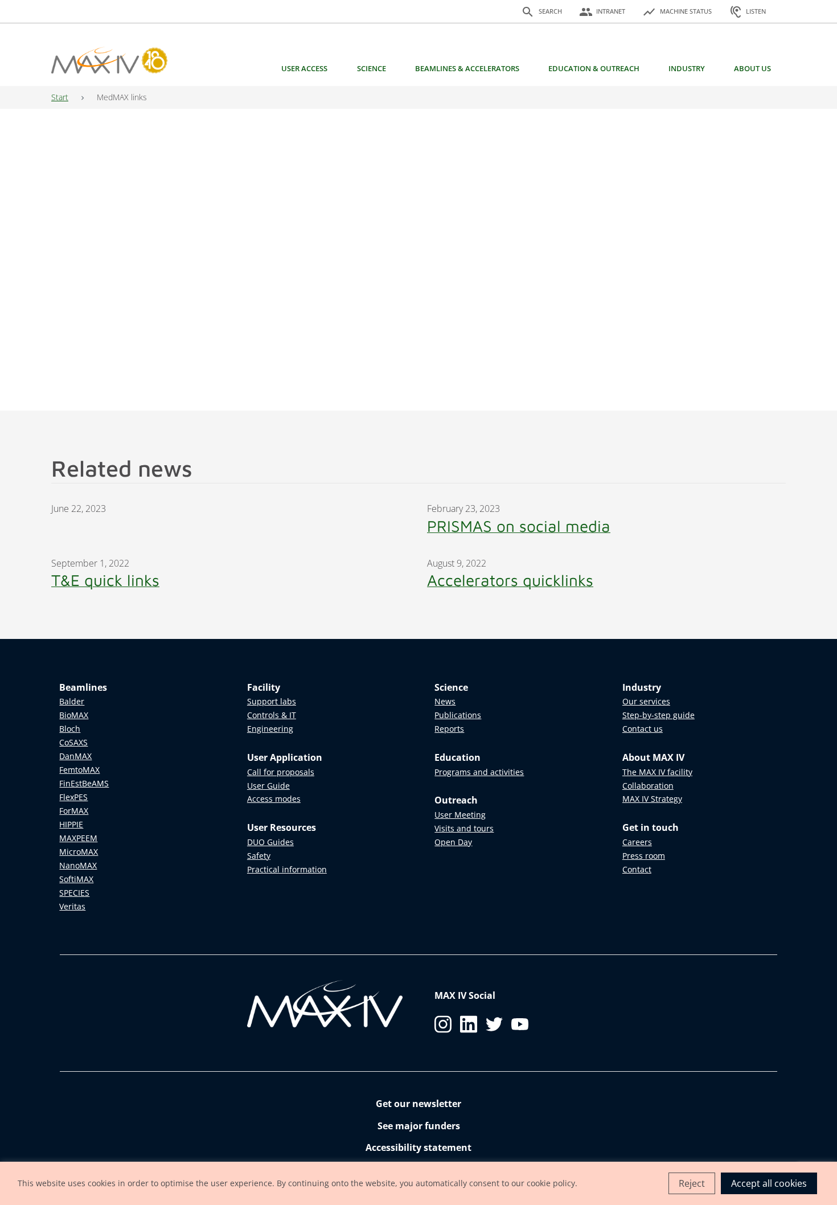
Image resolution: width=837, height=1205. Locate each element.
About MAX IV (653, 757)
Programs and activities (479, 772)
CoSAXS (73, 742)
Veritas (72, 906)
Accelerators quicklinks (510, 580)
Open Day (453, 842)
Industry (686, 68)
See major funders (419, 1126)
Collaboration (648, 785)
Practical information (287, 869)
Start (59, 97)
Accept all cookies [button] (769, 1183)
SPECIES (74, 892)
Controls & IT (271, 715)
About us (752, 68)
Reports (449, 728)
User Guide (268, 785)
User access (304, 68)
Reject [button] (692, 1183)
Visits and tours (464, 828)
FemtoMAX (79, 769)
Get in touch (650, 827)
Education (457, 757)
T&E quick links (105, 580)
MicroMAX (78, 851)
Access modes (274, 798)
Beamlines (83, 687)
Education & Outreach (593, 68)
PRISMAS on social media (518, 526)
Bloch (69, 728)
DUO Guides (270, 842)
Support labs (271, 701)
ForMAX (73, 810)
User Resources (281, 827)
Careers (637, 842)
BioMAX (73, 715)
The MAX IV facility (657, 772)
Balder (71, 701)
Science (371, 68)
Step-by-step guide (658, 715)
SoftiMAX (76, 879)
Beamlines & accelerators (467, 68)
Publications (457, 715)
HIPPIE (71, 824)
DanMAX (75, 756)
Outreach (456, 800)
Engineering (270, 728)
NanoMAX (78, 865)
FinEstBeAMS (84, 783)
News (445, 701)
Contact (636, 869)
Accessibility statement (418, 1147)
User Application (284, 757)
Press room (643, 855)
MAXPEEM (78, 838)
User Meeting (460, 814)
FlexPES (73, 797)
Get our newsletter (418, 1103)
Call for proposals (280, 772)
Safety (258, 855)
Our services (646, 701)
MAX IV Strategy (652, 798)
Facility (263, 687)
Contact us (642, 728)
